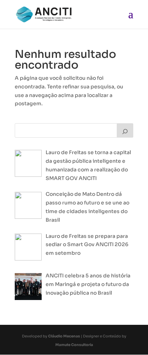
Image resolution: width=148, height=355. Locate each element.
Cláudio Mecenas (64, 336)
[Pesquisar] (125, 130)
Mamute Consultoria (74, 344)
